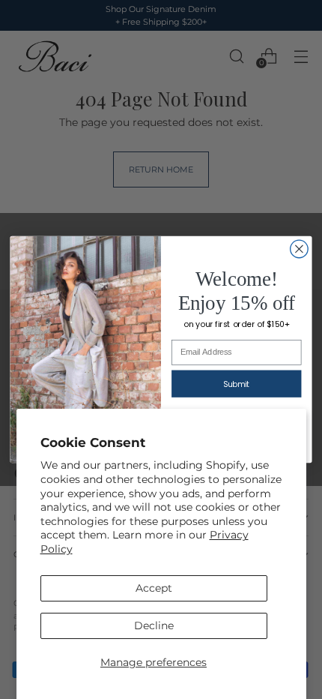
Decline (154, 625)
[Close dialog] (300, 249)
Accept (154, 588)
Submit (236, 384)
